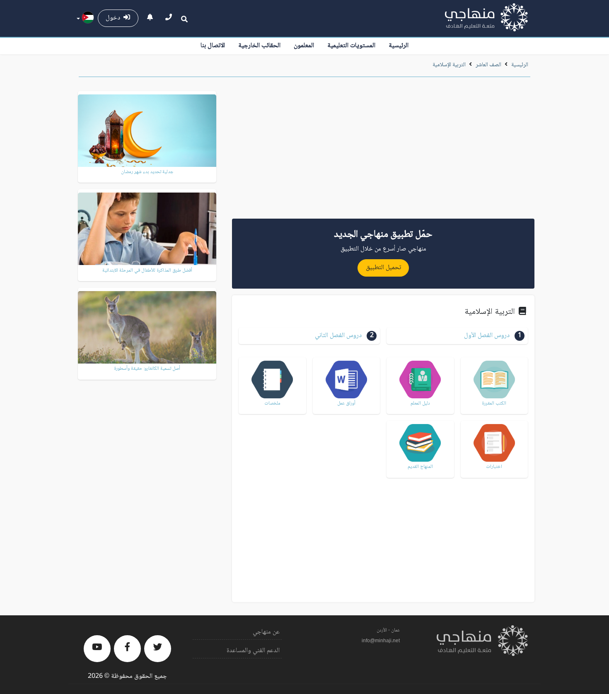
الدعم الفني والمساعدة (253, 650)
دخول (114, 18)
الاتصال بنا (213, 45)
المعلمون (304, 45)
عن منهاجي (266, 632)
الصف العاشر (488, 65)
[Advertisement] (383, 151)
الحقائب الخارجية (259, 45)
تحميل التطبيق (383, 267)
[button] (457, 336)
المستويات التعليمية (351, 45)
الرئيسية (398, 45)
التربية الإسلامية (449, 65)
